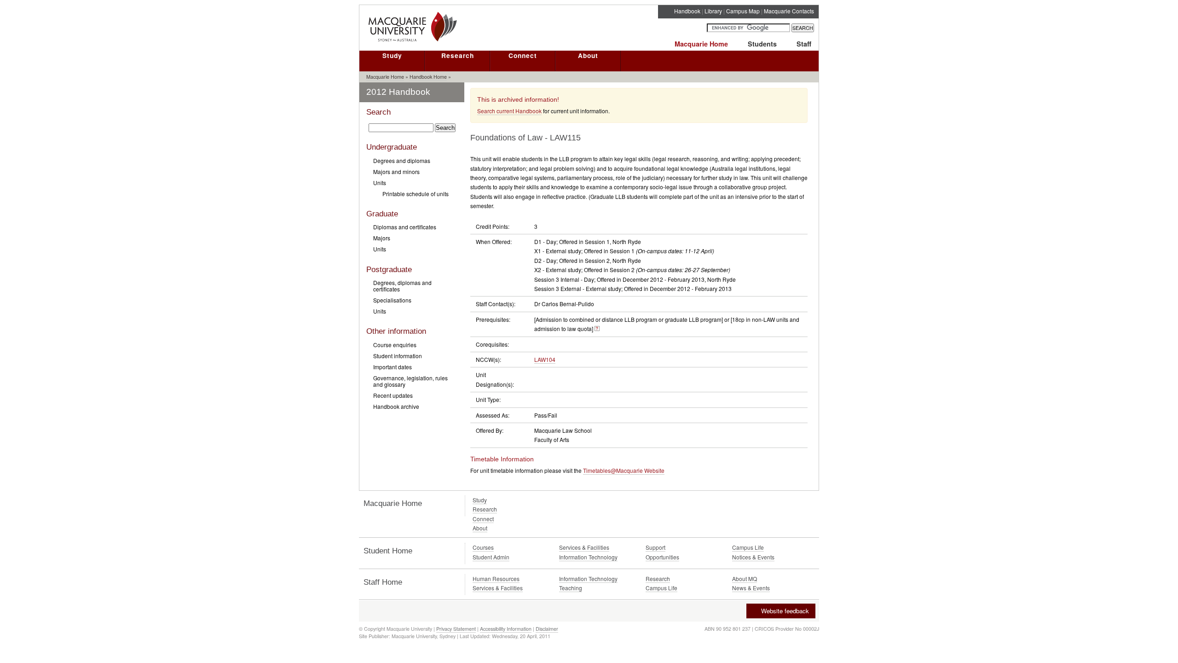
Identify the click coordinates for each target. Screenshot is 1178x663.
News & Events (751, 588)
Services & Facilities (584, 547)
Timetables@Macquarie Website (623, 470)
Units (379, 182)
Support (655, 547)
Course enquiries (394, 345)
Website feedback (785, 610)
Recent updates (393, 395)
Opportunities (662, 557)
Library (713, 11)
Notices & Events (753, 557)
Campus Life (748, 547)
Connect (522, 55)
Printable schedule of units (415, 194)
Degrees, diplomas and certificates (402, 286)
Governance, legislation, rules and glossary (410, 381)
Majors (381, 238)
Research (457, 55)
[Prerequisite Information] (597, 328)
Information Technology (588, 557)
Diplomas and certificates (404, 227)
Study (392, 55)
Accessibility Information (505, 628)
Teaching (570, 588)
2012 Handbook (398, 92)
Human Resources (496, 578)
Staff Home (383, 582)
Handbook (687, 11)
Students (762, 43)
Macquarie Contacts (789, 11)
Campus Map (743, 11)
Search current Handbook (509, 111)
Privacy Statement (456, 628)
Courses (483, 547)
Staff (804, 43)
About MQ (744, 578)
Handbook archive (396, 406)
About (588, 55)
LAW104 (544, 359)
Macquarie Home (701, 43)
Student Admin (491, 557)
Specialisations (392, 300)
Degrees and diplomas (401, 160)
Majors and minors (396, 171)
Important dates (392, 367)
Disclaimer (547, 628)
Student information (397, 356)
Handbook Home (428, 76)
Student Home (388, 551)
